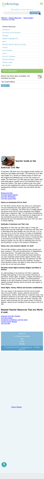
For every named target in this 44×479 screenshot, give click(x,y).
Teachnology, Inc (26, 347)
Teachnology (10, 4)
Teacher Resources (15, 18)
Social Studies (28, 18)
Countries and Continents (11, 32)
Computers (6, 29)
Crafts (4, 53)
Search (35, 13)
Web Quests (6, 65)
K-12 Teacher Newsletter (22, 336)
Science (5, 47)
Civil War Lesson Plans (8, 198)
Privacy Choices (16, 407)
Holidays (5, 35)
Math (4, 41)
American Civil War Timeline (10, 316)
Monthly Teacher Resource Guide (14, 44)
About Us (22, 333)
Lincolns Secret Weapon (9, 321)
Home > (5, 18)
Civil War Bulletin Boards (9, 195)
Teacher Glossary (8, 59)
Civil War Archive (6, 318)
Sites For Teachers (8, 56)
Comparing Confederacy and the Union (14, 320)
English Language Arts (10, 38)
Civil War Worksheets (8, 197)
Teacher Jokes (7, 62)
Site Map (22, 344)
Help (22, 339)
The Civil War (5, 323)
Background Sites (7, 193)
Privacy (22, 341)
